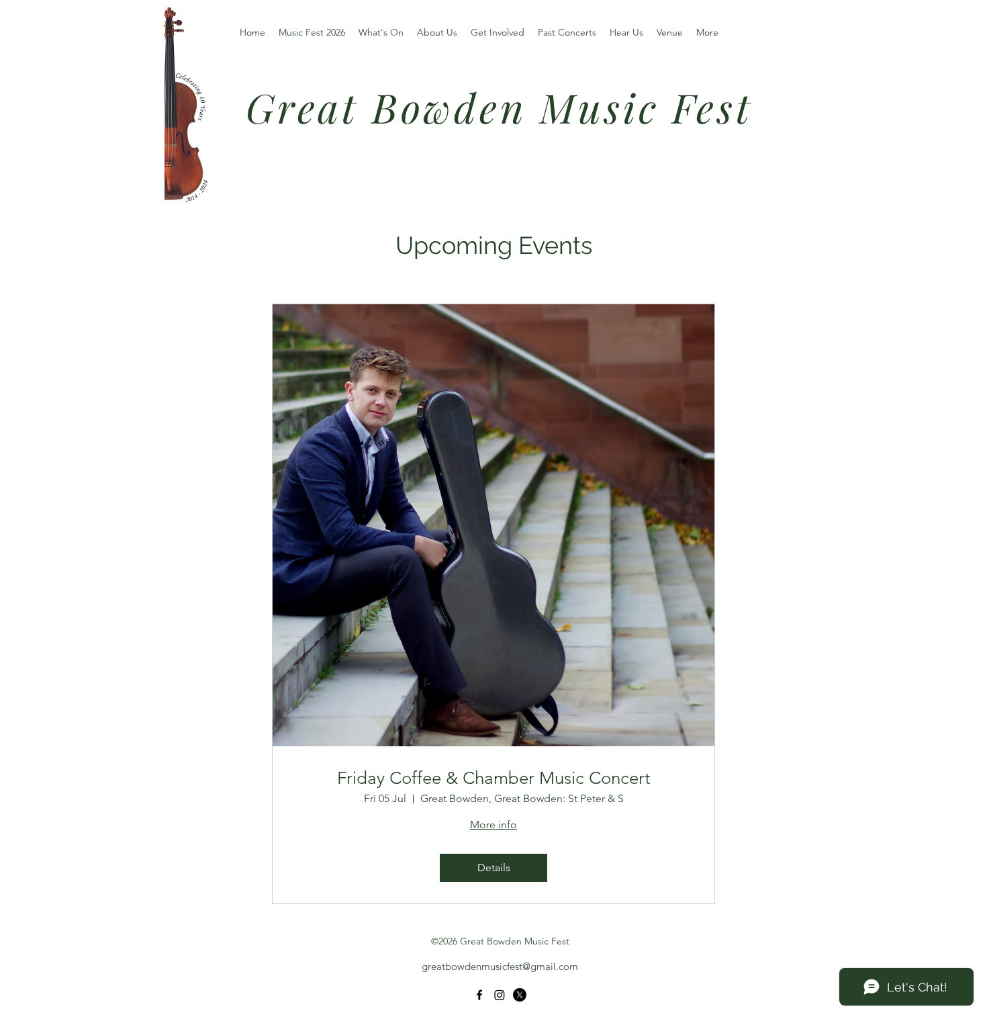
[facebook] (479, 995)
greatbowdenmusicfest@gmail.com (500, 966)
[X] (519, 995)
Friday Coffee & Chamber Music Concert (494, 778)
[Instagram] (499, 995)
